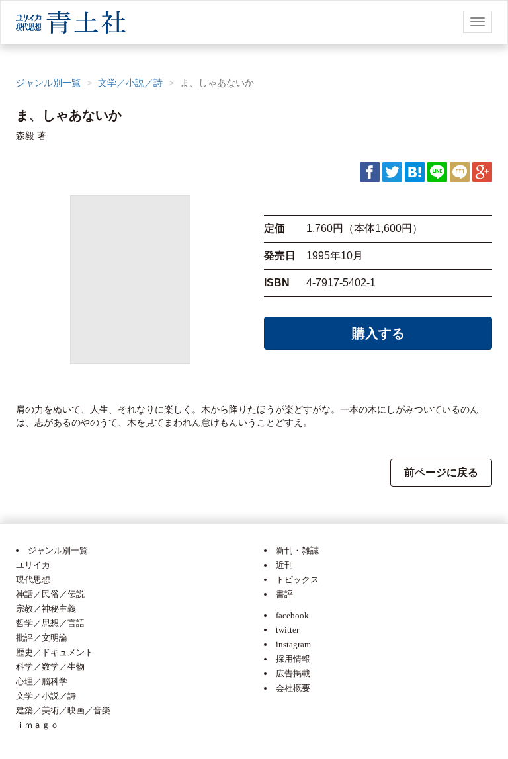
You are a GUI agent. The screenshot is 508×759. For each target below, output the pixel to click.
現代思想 (33, 579)
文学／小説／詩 (130, 82)
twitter (287, 630)
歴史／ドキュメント (54, 652)
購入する (378, 333)
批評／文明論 (41, 638)
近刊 (284, 565)
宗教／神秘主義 (46, 609)
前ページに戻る (441, 472)
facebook (292, 615)
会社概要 (293, 688)
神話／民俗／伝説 (50, 594)
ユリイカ (33, 565)
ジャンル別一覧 (48, 82)
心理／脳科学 (41, 681)
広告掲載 (293, 673)
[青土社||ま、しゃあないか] (415, 171)
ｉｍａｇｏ (37, 725)
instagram (293, 644)
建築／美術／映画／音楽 (63, 710)
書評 (284, 594)
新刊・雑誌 (297, 550)
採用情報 (293, 659)
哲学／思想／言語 (50, 623)
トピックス (297, 579)
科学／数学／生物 (50, 667)
